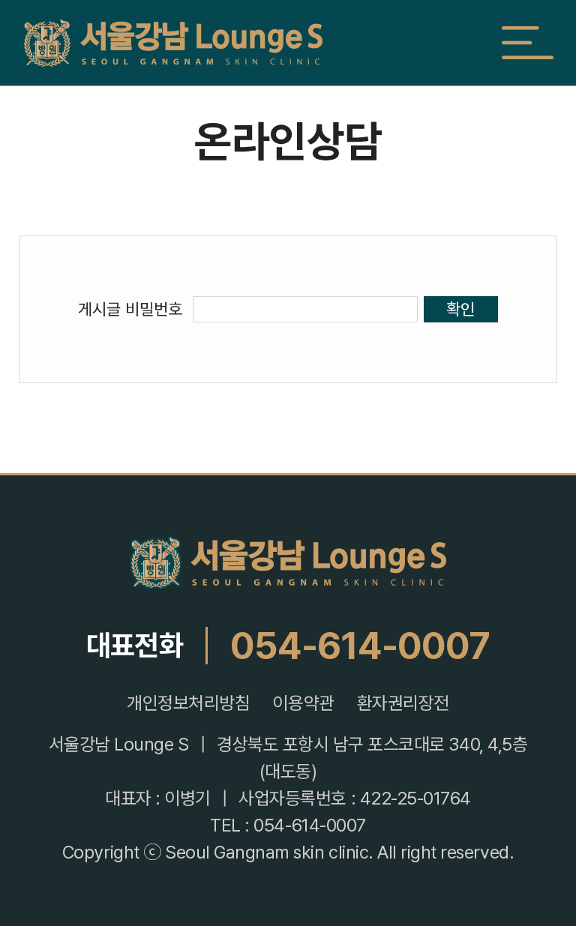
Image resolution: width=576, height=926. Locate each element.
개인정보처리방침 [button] (188, 703)
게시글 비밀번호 (130, 309)
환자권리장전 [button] (403, 703)
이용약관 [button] (303, 703)
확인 (460, 309)
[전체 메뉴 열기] (527, 42)
